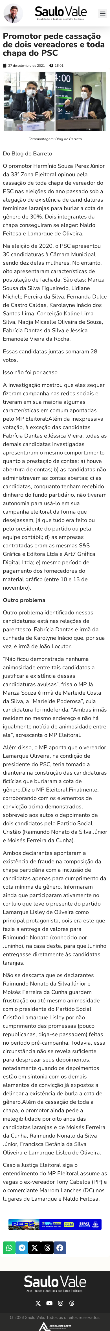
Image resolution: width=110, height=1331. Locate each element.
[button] (102, 13)
